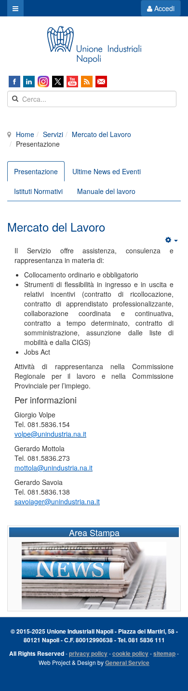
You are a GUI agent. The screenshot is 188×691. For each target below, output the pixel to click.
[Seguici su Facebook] (14, 81)
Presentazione (36, 171)
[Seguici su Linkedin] (29, 81)
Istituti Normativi (38, 191)
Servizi (53, 134)
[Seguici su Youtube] (72, 81)
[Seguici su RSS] (87, 81)
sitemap (164, 653)
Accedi (163, 8)
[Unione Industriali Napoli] (94, 45)
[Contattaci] (101, 81)
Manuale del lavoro (106, 191)
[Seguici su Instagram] (43, 81)
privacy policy (88, 653)
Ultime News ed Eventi (106, 171)
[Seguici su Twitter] (58, 81)
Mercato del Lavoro (101, 134)
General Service (127, 662)
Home (25, 134)
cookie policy (130, 653)
